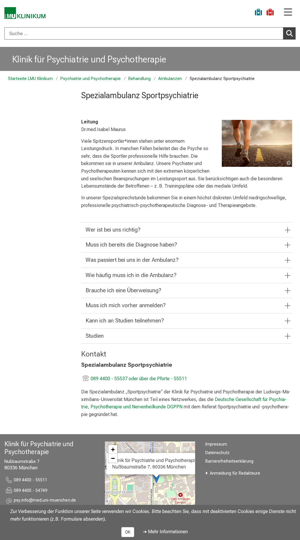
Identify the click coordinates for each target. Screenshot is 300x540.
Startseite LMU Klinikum (30, 78)
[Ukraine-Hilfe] (258, 13)
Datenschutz (217, 452)
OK (127, 532)
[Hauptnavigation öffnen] (288, 12)
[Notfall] (270, 13)
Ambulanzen (170, 78)
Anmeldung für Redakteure (235, 473)
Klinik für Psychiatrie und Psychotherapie (89, 59)
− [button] (113, 458)
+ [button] (113, 449)
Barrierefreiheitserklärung (229, 461)
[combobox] (150, 33)
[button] (45, 501)
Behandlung (139, 78)
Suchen (289, 33)
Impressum (216, 444)
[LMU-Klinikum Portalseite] (24, 13)
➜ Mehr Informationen (165, 531)
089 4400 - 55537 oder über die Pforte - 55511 (139, 378)
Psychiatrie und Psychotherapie (90, 78)
